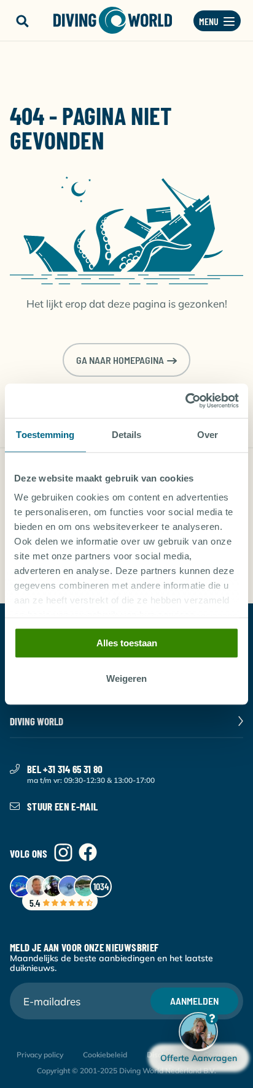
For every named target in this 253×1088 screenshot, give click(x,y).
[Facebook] (88, 853)
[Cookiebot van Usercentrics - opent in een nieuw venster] (185, 401)
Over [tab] (207, 434)
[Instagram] (63, 853)
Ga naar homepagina (120, 360)
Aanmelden (194, 1001)
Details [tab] (127, 434)
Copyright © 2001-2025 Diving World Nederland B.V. (126, 1070)
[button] (22, 21)
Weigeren (126, 679)
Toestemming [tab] (45, 434)
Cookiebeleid (105, 1054)
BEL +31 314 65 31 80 (65, 769)
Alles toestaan (126, 643)
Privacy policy (40, 1054)
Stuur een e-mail (62, 806)
